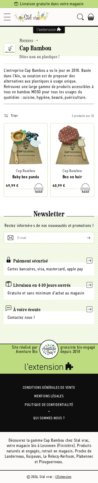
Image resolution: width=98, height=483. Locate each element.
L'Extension (63, 476)
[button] (7, 17)
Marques (26, 40)
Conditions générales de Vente (49, 387)
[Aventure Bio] (49, 349)
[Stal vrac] (31, 17)
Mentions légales (49, 396)
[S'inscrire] (84, 237)
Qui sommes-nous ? (49, 417)
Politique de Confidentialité (49, 404)
